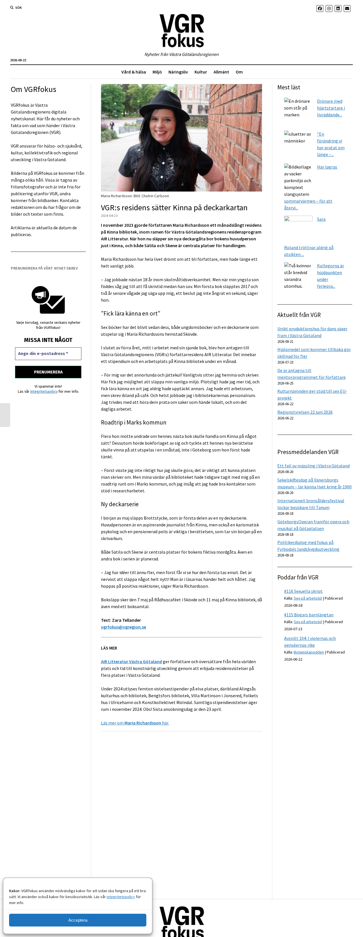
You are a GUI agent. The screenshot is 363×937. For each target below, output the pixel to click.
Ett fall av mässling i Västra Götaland (313, 465)
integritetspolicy (121, 896)
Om (239, 72)
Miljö (157, 72)
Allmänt (221, 72)
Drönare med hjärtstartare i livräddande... (331, 107)
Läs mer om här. (135, 723)
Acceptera (77, 920)
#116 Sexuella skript (303, 591)
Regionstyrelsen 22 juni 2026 (305, 412)
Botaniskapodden (309, 652)
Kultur (201, 72)
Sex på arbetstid (308, 598)
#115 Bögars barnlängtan (309, 614)
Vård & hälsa (133, 72)
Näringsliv (178, 72)
